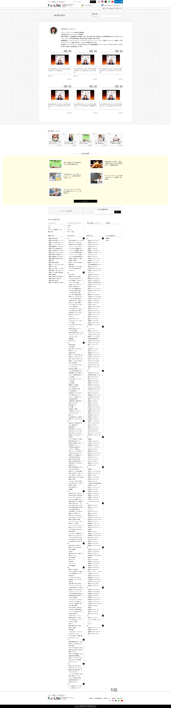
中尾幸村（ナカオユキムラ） (94, 493)
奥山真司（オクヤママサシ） (94, 322)
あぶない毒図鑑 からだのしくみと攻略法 (77, 280)
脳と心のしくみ (72, 559)
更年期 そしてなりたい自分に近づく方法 (77, 360)
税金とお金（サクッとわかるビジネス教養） (77, 433)
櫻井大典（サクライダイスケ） (94, 407)
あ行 (68, 272)
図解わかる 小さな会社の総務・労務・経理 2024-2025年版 (77, 471)
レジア (89, 621)
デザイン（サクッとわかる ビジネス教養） (77, 497)
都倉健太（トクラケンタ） (93, 463)
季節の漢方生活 (72, 344)
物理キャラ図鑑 (72, 627)
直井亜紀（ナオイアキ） (93, 485)
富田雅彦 (90, 439)
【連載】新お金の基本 (52, 238)
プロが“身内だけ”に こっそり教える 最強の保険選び (77, 483)
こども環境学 (71, 383)
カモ (89, 368)
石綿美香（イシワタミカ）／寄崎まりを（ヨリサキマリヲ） (96, 252)
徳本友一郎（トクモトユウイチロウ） (96, 453)
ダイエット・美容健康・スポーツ (55, 229)
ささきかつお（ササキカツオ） (94, 387)
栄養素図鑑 (71, 338)
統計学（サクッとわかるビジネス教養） (77, 515)
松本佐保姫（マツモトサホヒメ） (95, 579)
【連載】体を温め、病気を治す (54, 278)
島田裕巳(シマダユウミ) (93, 417)
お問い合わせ (120, 698)
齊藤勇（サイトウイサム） (93, 383)
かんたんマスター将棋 (73, 413)
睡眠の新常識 (71, 427)
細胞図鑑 (70, 489)
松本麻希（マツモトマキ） (93, 585)
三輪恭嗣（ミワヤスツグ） (93, 573)
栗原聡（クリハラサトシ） (93, 330)
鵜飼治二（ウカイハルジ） (93, 262)
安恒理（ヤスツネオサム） (93, 613)
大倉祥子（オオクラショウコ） (94, 312)
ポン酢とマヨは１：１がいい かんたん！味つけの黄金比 (77, 615)
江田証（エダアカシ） (92, 304)
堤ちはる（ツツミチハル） (93, 459)
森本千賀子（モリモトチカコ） (94, 581)
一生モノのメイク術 (73, 336)
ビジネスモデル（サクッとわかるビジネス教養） (77, 599)
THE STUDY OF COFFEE (74, 469)
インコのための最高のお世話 (75, 298)
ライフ (51, 76)
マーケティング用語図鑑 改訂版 (76, 250)
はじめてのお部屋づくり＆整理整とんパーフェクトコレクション (77, 571)
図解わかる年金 (72, 479)
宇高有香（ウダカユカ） (93, 242)
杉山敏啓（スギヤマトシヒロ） (94, 409)
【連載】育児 (51, 260)
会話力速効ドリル (72, 405)
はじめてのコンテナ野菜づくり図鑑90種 (77, 601)
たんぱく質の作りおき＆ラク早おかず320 (77, 529)
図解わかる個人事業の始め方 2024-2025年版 (77, 461)
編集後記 (107, 238)
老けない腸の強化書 (73, 605)
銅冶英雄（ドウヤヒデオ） (93, 445)
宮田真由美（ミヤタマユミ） (94, 577)
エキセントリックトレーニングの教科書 (77, 334)
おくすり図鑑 (71, 322)
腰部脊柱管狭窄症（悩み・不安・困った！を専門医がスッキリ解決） (77, 641)
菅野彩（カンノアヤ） (92, 350)
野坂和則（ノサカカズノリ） (94, 497)
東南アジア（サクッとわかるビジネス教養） (77, 527)
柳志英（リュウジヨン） (93, 617)
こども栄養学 (71, 346)
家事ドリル (71, 415)
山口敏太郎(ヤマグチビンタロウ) (95, 603)
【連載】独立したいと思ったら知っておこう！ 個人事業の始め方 (56, 252)
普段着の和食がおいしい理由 (75, 617)
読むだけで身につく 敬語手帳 (75, 659)
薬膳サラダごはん (72, 651)
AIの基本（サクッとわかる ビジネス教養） (77, 284)
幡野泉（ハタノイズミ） (93, 513)
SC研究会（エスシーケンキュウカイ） (96, 284)
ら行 (68, 663)
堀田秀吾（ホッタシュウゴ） (94, 525)
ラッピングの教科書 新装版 (75, 678)
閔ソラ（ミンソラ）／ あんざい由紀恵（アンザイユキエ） (96, 571)
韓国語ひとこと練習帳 (73, 385)
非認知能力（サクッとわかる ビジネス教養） (77, 579)
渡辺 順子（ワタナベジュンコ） (94, 627)
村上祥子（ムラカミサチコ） (94, 551)
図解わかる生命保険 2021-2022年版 (76, 467)
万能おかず (71, 581)
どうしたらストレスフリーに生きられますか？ (77, 521)
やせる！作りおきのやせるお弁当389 (76, 537)
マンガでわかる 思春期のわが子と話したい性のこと (77, 248)
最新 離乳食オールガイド (74, 675)
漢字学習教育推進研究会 (93, 338)
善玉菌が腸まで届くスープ (74, 441)
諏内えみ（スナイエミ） (93, 379)
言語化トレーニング (73, 350)
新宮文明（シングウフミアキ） (94, 435)
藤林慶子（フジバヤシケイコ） (94, 545)
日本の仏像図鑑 (72, 549)
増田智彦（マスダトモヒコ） (94, 561)
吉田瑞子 (90, 607)
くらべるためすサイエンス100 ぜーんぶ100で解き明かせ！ (77, 364)
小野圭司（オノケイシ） (93, 246)
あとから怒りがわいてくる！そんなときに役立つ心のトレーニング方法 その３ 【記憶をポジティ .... (85, 105)
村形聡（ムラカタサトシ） (93, 553)
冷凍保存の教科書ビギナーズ (75, 680)
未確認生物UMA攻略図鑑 (74, 655)
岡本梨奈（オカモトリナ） (93, 316)
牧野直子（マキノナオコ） (93, 583)
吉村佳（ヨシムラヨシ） (93, 611)
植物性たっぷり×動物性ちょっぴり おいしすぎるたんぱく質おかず (77, 455)
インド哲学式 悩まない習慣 (74, 292)
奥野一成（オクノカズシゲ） (94, 240)
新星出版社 (64, 5)
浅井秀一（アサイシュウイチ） (94, 288)
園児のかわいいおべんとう (74, 314)
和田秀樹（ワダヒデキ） (93, 629)
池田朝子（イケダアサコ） (93, 320)
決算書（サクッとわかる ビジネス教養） (77, 356)
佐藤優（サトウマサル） (93, 403)
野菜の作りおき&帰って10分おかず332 (77, 649)
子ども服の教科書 (72, 391)
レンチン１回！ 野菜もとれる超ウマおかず (77, 673)
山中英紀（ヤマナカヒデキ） (94, 589)
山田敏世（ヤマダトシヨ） (93, 609)
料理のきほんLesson (73, 682)
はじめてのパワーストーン (74, 637)
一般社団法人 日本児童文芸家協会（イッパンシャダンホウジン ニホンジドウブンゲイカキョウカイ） (96, 483)
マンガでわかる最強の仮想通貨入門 (76, 252)
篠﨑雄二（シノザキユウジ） (94, 421)
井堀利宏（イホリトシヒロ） (94, 258)
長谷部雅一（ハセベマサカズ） (94, 533)
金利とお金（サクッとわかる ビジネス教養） (77, 348)
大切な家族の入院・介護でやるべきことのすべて (77, 541)
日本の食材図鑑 (72, 557)
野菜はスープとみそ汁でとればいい (76, 657)
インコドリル (71, 326)
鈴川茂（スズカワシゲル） (93, 431)
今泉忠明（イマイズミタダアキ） (95, 296)
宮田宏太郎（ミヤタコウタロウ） (95, 555)
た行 (68, 491)
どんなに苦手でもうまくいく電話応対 (77, 505)
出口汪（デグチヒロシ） (93, 461)
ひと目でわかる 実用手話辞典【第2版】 (77, 609)
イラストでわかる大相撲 (74, 282)
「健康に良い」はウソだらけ (75, 411)
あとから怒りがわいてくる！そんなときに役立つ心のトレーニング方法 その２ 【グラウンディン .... (110, 105)
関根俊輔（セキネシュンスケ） (94, 395)
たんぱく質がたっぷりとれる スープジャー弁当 (77, 517)
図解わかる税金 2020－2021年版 (76, 477)
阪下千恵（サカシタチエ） (93, 429)
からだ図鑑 (71, 407)
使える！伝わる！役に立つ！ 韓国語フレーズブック (77, 358)
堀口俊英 (90, 529)
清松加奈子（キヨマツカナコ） (94, 354)
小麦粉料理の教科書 (73, 399)
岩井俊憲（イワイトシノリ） (94, 260)
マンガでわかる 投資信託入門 (75, 533)
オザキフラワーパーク (92, 254)
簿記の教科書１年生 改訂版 (75, 625)
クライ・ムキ (90, 346)
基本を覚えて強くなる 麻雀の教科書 (76, 244)
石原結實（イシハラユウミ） (94, 324)
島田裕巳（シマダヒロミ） (93, 405)
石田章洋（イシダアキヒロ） (94, 302)
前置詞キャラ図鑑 (72, 485)
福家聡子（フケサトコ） (93, 507)
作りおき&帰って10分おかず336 (75, 539)
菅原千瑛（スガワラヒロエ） (94, 385)
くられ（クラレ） (91, 328)
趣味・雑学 (50, 231)
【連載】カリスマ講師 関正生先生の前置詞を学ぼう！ (56, 272)
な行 (68, 543)
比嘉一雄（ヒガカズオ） (93, 539)
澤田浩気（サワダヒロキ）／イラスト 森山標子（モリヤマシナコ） (96, 381)
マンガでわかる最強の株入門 (75, 268)
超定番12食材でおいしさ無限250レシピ (77, 501)
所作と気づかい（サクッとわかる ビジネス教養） (77, 431)
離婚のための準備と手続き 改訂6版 (76, 669)
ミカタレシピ (71, 270)
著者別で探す (112, 8)
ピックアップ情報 (118, 1)
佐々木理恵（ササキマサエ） (94, 397)
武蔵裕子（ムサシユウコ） (93, 565)
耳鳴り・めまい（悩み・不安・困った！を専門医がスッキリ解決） (77, 242)
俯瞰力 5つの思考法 (74, 569)
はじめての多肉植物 (73, 597)
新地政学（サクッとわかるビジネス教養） (77, 435)
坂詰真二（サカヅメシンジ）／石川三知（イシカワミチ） (96, 413)
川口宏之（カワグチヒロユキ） (94, 334)
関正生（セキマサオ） (92, 425)
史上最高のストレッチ (73, 445)
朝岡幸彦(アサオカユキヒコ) (94, 278)
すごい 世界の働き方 (73, 425)
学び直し (69, 225)
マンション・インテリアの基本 (75, 254)
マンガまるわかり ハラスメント (76, 631)
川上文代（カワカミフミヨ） (94, 364)
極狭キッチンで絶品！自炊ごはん (76, 354)
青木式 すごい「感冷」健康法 (75, 302)
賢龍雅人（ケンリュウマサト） (94, 336)
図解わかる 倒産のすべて (74, 513)
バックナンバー (85, 201)
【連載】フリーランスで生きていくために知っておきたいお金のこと (56, 244)
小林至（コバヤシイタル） (93, 342)
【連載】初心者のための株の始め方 (55, 276)
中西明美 (90, 469)
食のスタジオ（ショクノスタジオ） (95, 433)
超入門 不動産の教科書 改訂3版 (75, 507)
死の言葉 (70, 437)
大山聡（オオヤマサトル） (93, 244)
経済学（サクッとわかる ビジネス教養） (77, 419)
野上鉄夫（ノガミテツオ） (93, 479)
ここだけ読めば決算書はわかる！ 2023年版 (77, 370)
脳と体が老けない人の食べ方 (75, 545)
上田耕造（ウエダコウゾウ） (94, 274)
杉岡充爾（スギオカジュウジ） (94, 389)
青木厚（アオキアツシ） (93, 256)
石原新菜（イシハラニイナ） (94, 314)
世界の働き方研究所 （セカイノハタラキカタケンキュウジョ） (96, 375)
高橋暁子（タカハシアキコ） (94, 455)
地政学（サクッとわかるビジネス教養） (77, 535)
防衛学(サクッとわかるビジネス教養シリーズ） (77, 589)
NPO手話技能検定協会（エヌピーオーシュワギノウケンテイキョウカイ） (96, 264)
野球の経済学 (71, 645)
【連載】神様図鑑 (52, 274)
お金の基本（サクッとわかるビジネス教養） (77, 312)
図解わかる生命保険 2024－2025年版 (77, 443)
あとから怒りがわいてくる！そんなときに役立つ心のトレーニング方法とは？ (59, 69)
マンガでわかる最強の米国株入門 (76, 256)
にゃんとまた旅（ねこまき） (94, 501)
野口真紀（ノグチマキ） (93, 489)
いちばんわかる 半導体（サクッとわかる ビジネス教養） (77, 278)
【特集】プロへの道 (52, 266)
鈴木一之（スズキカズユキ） (94, 423)
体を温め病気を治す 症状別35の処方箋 (77, 417)
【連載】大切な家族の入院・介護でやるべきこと (56, 282)
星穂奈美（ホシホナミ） (93, 515)
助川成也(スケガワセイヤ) (93, 415)
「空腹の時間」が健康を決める (75, 401)
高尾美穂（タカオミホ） (93, 451)
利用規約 (91, 698)
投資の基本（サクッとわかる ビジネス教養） (77, 493)
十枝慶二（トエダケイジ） (93, 441)
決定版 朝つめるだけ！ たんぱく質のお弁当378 (77, 503)
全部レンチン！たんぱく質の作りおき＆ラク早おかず (77, 451)
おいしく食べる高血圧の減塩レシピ (76, 294)
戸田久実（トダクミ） (92, 457)
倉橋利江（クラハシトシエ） (94, 366)
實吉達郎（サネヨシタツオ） (94, 411)
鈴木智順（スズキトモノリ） (94, 419)
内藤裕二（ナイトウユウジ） (94, 477)
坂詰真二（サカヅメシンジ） (94, 427)
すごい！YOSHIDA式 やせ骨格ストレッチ (77, 439)
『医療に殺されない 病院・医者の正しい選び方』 (77, 300)
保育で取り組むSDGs (73, 613)
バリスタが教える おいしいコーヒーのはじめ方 (77, 619)
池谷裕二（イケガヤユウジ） (94, 300)
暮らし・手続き (70, 231)
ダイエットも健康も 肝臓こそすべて (76, 375)
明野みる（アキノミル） (93, 308)
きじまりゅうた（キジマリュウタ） (95, 332)
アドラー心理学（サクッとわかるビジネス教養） (77, 304)
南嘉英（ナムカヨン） (92, 475)
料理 (49, 227)
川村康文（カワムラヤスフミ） (94, 356)
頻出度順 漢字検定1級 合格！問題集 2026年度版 (77, 595)
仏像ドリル (71, 623)
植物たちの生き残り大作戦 (74, 459)
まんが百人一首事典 (73, 621)
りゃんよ (90, 623)
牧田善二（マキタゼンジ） (93, 569)
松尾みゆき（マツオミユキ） (94, 567)
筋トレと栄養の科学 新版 (74, 389)
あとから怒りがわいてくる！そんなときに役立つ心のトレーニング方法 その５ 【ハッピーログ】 (110, 70)
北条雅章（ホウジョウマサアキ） (95, 535)
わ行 (68, 684)
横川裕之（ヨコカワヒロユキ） (94, 591)
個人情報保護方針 (98, 698)
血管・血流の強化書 (73, 362)
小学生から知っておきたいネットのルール (77, 453)
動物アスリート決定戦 (73, 523)
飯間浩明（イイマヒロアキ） (94, 294)
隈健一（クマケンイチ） (93, 344)
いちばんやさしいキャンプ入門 (75, 320)
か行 (68, 342)
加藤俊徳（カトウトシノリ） (94, 352)
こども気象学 (71, 377)
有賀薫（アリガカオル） (93, 248)
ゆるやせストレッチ (73, 661)
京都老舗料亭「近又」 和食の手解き (76, 372)
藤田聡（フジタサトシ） (93, 531)
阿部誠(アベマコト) (92, 286)
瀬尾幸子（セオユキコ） (93, 401)
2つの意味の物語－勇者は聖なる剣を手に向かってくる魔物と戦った (77, 593)
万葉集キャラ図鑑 (72, 260)
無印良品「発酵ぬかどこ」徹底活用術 (77, 258)
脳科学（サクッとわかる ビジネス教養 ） (77, 547)
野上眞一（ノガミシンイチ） (94, 487)
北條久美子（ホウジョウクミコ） (95, 517)
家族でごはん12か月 (73, 403)
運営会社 (114, 698)
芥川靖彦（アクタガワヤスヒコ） (95, 298)
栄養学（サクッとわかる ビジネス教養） (77, 296)
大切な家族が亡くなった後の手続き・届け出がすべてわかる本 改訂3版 (77, 511)
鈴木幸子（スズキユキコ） (93, 393)
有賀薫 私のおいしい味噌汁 (75, 276)
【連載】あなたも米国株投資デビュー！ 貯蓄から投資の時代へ (56, 248)
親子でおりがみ (72, 340)
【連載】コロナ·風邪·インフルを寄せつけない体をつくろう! (56, 268)
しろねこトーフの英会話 (74, 449)
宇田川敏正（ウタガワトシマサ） (95, 290)
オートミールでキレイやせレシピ (76, 525)
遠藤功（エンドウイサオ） (93, 276)
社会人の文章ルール (73, 487)
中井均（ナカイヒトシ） (93, 481)
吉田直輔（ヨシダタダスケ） (94, 593)
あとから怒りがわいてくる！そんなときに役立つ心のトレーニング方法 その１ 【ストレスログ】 (85, 70)
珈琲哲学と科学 (72, 352)
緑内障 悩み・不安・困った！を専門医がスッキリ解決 (77, 665)
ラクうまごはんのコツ (73, 671)
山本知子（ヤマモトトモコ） (94, 601)
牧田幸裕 (90, 557)
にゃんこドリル (72, 563)
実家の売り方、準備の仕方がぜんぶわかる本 (77, 423)
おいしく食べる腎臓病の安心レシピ (76, 288)
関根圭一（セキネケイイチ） (94, 399)
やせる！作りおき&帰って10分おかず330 (77, 647)
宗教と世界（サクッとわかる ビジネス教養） (77, 463)
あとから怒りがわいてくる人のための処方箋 (77, 308)
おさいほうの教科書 (73, 306)
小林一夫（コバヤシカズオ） (94, 360)
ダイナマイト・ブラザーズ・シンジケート (96, 447)
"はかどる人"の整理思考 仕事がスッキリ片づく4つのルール (77, 603)
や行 (68, 639)
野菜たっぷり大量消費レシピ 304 (76, 653)
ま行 (68, 238)
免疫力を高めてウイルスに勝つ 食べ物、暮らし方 (77, 266)
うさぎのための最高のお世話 (75, 290)
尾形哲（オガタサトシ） (93, 266)
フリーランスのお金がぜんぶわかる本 (77, 611)
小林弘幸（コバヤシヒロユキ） (94, 340)
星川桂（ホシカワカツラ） (93, 537)
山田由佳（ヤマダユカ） (93, 605)
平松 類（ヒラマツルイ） (93, 511)
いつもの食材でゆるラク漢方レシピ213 (77, 310)
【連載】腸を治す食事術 (53, 262)
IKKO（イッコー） (92, 292)
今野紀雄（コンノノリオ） (93, 348)
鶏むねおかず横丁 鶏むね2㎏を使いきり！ (77, 495)
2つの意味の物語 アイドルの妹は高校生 (77, 587)
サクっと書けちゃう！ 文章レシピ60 (76, 475)
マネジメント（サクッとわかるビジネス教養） (77, 246)
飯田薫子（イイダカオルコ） (94, 250)
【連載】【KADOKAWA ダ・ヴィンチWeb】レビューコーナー (56, 240)
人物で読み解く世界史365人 (75, 447)
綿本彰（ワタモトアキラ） (93, 633)
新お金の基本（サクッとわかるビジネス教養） (77, 429)
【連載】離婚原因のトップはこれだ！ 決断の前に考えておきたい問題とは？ (56, 246)
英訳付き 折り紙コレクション (75, 328)
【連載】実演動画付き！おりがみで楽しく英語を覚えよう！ (56, 256)
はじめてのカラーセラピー (74, 633)
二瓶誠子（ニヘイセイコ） (93, 499)
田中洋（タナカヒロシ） (93, 449)
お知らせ (107, 240)
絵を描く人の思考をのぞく (74, 286)
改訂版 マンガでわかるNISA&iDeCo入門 (77, 262)
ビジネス (69, 229)
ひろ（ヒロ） (90, 509)
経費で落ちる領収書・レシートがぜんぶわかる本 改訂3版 (77, 368)
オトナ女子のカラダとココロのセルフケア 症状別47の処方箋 (77, 324)
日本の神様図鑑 (72, 565)
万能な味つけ (71, 575)
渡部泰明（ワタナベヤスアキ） (94, 631)
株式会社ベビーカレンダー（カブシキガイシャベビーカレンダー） (96, 527)
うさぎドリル (71, 316)
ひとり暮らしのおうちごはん (75, 577)
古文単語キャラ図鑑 (73, 409)
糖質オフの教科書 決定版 (74, 519)
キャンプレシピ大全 (73, 366)
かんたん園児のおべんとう (74, 395)
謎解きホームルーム (73, 555)
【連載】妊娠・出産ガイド (53, 280)
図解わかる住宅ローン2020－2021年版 (77, 473)
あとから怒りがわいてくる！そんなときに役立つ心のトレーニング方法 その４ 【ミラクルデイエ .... (59, 105)
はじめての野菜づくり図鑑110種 (75, 635)
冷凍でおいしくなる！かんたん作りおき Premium (77, 667)
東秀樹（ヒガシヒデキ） (93, 505)
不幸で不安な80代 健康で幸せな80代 (77, 607)
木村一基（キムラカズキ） (93, 362)
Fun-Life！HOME (107, 8)
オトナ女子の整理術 (73, 330)
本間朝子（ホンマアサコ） (93, 543)
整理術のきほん (72, 465)
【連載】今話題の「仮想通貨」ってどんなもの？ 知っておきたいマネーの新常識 (56, 254)
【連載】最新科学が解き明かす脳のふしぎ (56, 258)
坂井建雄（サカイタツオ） (93, 372)
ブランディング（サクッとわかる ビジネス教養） (77, 585)
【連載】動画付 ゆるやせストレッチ (56, 270)
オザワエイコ (90, 272)
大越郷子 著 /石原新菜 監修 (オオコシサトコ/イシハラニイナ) (96, 282)
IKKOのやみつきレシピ (73, 318)
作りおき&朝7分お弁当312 (74, 509)
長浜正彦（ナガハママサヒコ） (94, 473)
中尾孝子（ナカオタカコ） (93, 491)
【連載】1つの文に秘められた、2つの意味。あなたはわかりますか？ (56, 242)
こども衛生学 (71, 381)
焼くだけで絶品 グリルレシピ (75, 379)
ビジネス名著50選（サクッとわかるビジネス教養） (77, 573)
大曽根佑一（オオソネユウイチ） (95, 270)
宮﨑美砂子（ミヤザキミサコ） (94, 563)
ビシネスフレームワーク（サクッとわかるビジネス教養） (77, 591)
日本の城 (70, 551)
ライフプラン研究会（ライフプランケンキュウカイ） (96, 619)
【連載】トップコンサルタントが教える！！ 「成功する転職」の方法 (56, 264)
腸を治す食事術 (72, 531)
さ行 (68, 421)
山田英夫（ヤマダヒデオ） (93, 595)
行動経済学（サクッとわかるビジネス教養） (77, 393)
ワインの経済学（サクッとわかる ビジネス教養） (77, 686)
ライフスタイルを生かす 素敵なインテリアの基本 (77, 481)
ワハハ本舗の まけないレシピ (75, 688)
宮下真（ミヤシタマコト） (93, 559)
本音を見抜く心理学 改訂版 (75, 583)
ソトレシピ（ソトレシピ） (93, 391)
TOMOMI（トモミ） (92, 465)
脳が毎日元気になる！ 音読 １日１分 (76, 553)
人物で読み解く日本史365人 (75, 457)
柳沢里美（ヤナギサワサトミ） (94, 599)
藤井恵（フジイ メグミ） (93, 521)
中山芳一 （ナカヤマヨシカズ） (94, 471)
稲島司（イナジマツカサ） (93, 318)
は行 (68, 567)
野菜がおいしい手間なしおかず (75, 643)
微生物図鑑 (71, 629)
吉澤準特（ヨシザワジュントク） (95, 597)
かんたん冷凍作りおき (73, 387)
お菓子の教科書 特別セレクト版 (76, 332)
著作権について (107, 698)
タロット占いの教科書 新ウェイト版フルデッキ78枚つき (77, 499)
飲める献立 (71, 561)
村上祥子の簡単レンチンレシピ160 (76, 240)
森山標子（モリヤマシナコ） (94, 575)
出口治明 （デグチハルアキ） (94, 443)
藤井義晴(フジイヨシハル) (93, 523)
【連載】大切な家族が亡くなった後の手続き (56, 250)
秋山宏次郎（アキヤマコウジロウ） (95, 268)
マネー (68, 227)
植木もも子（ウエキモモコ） (94, 280)
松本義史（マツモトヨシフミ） (94, 549)
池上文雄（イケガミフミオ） (94, 310)
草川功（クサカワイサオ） (93, 358)
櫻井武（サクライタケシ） (93, 377)
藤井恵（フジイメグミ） (93, 541)
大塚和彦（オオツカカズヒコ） (94, 306)
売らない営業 (71, 274)
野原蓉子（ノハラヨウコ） (93, 495)
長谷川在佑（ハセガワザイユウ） (95, 519)
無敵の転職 (71, 264)
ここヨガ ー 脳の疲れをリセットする (77, 397)
